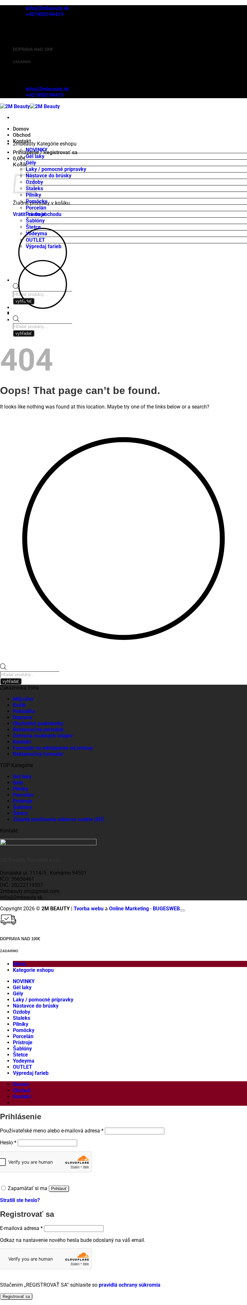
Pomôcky (36, 201)
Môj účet (23, 699)
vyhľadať (23, 333)
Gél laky (35, 156)
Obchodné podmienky (38, 723)
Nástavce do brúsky (48, 176)
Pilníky (33, 195)
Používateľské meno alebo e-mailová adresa (52, 1131)
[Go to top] (182, 910)
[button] (19, 158)
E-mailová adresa (21, 1228)
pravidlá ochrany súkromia (129, 1285)
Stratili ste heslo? (20, 1200)
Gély (31, 163)
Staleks (21, 1018)
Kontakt (22, 742)
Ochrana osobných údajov (43, 736)
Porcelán (36, 208)
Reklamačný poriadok (38, 730)
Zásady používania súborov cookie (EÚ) (59, 819)
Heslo (8, 1143)
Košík (19, 705)
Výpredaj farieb (43, 246)
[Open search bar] (16, 320)
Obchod (22, 135)
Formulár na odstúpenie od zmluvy (53, 748)
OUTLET (35, 240)
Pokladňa (24, 711)
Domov (21, 129)
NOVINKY (37, 150)
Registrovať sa (16, 1296)
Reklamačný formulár (38, 754)
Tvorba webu (89, 909)
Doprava (22, 717)
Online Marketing (129, 909)
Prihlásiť (59, 1188)
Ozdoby (21, 1012)
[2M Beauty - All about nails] (30, 106)
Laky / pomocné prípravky (56, 169)
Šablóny (35, 221)
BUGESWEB (166, 909)
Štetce (33, 227)
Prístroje (35, 214)
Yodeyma (36, 233)
